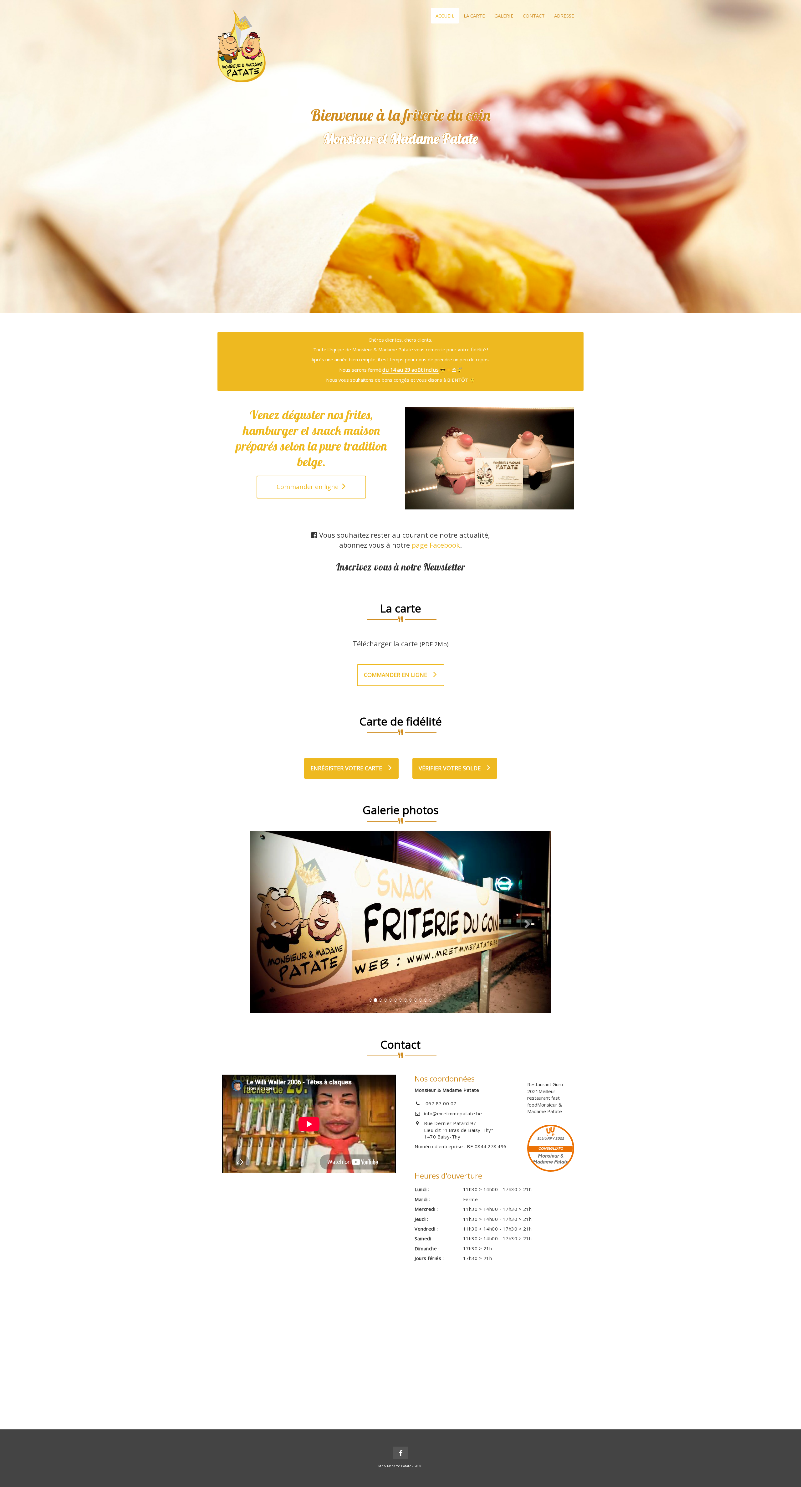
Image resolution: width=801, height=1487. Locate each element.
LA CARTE (474, 16)
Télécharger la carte (400, 643)
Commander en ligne (308, 487)
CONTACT (534, 16)
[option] (400, 156)
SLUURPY (545, 1138)
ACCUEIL (445, 16)
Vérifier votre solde (450, 768)
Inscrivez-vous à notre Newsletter (400, 566)
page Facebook (436, 545)
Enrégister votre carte (347, 768)
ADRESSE (564, 16)
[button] (272, 922)
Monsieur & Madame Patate (544, 1108)
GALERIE (503, 16)
